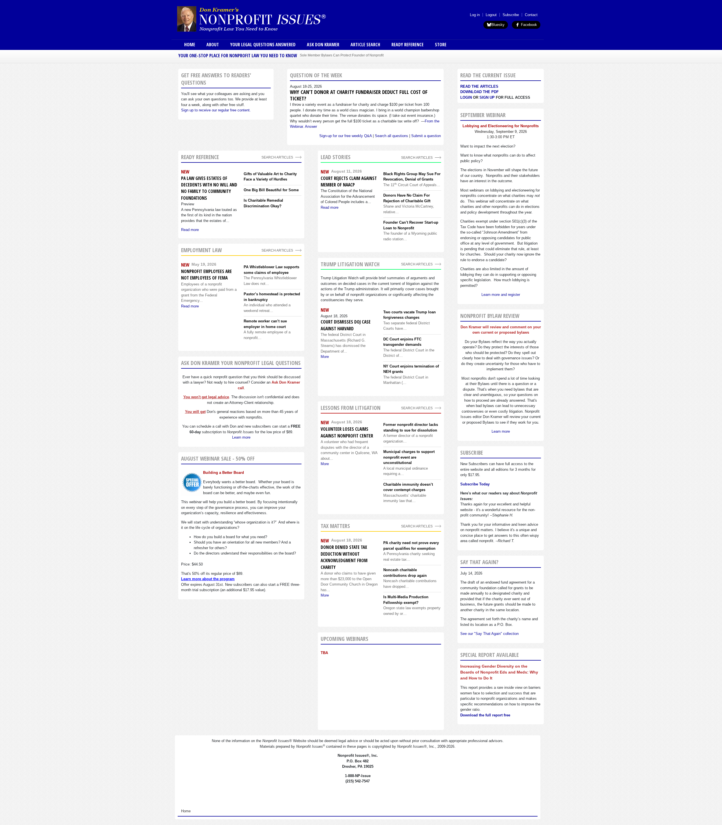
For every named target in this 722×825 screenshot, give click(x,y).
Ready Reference (407, 44)
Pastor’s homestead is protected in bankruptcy (272, 297)
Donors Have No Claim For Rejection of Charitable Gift (406, 198)
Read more (190, 230)
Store (440, 44)
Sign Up (487, 97)
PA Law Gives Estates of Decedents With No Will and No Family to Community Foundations (209, 188)
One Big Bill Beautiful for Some (271, 190)
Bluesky (498, 25)
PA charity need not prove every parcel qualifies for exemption (411, 546)
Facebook (528, 25)
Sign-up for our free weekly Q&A (345, 136)
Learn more (241, 437)
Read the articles (479, 86)
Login (466, 97)
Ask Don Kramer (323, 44)
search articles (277, 250)
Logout (491, 15)
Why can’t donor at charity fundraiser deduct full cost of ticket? (359, 95)
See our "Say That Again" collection (489, 634)
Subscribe (511, 15)
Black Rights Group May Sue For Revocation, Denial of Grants (412, 177)
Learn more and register (500, 294)
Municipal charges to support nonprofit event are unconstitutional (409, 457)
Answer (311, 126)
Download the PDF (479, 92)
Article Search (365, 44)
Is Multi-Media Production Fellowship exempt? (405, 600)
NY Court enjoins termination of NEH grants (411, 369)
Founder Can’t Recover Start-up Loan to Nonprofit (410, 225)
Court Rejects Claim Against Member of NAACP (349, 181)
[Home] (267, 19)
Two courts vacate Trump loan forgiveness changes (409, 315)
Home (189, 44)
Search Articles (277, 157)
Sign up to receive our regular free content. (216, 110)
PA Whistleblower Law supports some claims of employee (271, 270)
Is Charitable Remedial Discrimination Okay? (263, 203)
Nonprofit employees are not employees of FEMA (206, 274)
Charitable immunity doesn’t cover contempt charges (408, 487)
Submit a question (426, 136)
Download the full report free (485, 715)
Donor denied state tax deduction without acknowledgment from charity (344, 557)
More (325, 357)
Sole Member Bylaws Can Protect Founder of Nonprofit (342, 55)
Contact (531, 15)
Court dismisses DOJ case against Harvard (346, 325)
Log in (475, 15)
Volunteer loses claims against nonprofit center (347, 432)
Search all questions (391, 136)
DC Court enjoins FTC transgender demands (402, 342)
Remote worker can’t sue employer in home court (265, 324)
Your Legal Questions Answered (263, 44)
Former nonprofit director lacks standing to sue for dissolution (410, 427)
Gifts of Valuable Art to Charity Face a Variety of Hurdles (270, 177)
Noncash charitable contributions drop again (405, 573)
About (212, 44)
